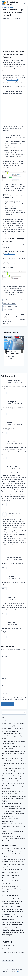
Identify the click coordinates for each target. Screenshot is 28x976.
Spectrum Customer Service (10, 949)
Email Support (7, 18)
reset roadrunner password (10, 306)
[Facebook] (3, 961)
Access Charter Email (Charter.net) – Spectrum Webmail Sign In (13, 725)
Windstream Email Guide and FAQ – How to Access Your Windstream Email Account (14, 826)
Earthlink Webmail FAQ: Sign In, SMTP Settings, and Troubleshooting (13, 775)
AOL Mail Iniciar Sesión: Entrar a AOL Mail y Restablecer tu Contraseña (13, 760)
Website (4, 693)
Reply (3, 393)
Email (4, 686)
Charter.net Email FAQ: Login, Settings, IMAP (14, 765)
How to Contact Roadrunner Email (12, 869)
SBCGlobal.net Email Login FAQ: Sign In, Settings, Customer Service (13, 810)
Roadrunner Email (7, 7)
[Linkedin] (12, 961)
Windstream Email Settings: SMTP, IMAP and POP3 (12, 832)
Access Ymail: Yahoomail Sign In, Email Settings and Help (14, 747)
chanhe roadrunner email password (12, 299)
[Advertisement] (14, 35)
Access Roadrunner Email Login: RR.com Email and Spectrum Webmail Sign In (13, 736)
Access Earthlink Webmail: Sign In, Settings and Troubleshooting (12, 730)
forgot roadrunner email (9, 303)
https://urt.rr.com (9, 254)
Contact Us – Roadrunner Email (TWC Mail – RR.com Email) (13, 770)
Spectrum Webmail (8, 945)
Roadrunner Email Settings (10, 886)
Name (4, 678)
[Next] (22, 351)
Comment (5, 656)
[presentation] (14, 343)
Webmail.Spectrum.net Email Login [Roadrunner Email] (13, 820)
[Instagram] (9, 961)
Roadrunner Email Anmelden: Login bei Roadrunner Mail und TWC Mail (13, 792)
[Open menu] (24, 3)
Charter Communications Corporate (13, 952)
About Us (5, 721)
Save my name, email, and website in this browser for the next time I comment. (14, 698)
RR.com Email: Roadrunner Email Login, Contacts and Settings (12, 805)
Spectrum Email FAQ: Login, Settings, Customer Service (13, 815)
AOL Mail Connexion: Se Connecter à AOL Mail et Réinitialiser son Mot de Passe (13, 753)
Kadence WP (21, 971)
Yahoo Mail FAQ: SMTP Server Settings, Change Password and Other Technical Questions (14, 838)
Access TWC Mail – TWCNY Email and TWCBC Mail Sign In (14, 742)
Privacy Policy (6, 788)
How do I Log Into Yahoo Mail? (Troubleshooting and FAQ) (11, 780)
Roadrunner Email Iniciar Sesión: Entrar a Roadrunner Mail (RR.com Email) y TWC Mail (14, 799)
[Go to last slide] (6, 351)
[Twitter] (6, 961)
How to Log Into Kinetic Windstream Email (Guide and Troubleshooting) (13, 785)
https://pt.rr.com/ (12, 80)
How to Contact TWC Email (21, 317)
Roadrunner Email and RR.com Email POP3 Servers (6, 319)
